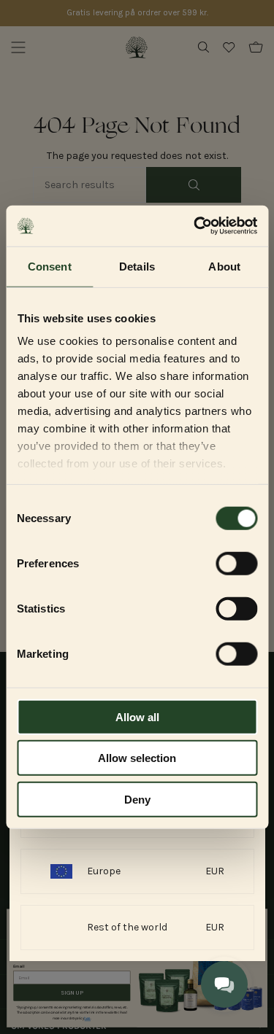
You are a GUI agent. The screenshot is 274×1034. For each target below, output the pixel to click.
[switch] (236, 563)
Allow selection (137, 758)
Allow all (137, 716)
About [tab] (224, 266)
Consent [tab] (50, 266)
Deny (137, 799)
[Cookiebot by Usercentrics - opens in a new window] (195, 226)
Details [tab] (137, 266)
